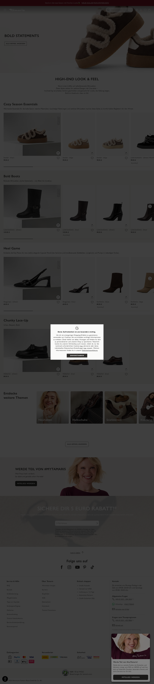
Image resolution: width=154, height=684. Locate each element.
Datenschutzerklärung (90, 350)
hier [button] (85, 348)
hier (81, 346)
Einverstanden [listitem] (77, 355)
